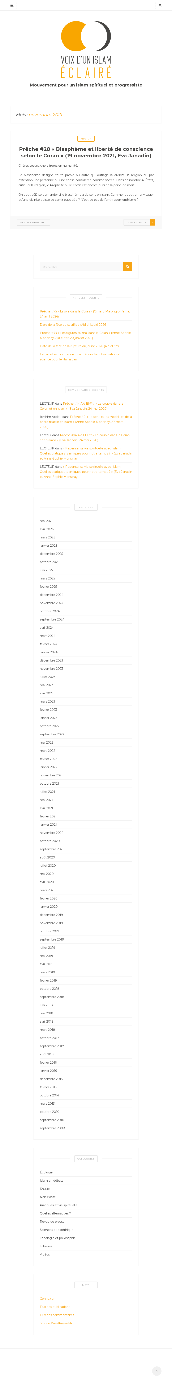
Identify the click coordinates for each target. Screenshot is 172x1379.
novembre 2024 (51, 603)
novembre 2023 (51, 669)
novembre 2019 (51, 923)
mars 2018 (47, 1030)
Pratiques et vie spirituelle (58, 1205)
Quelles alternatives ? (55, 1213)
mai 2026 (46, 521)
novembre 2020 (52, 833)
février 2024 (48, 644)
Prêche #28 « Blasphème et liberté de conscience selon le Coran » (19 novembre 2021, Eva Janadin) (86, 152)
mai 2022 (46, 742)
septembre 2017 (52, 1046)
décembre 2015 (51, 1079)
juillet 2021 (47, 792)
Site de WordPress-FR (56, 1323)
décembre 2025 (51, 554)
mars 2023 (47, 701)
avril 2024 (47, 628)
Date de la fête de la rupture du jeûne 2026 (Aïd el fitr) (79, 346)
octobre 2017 (49, 1038)
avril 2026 (46, 529)
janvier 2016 (48, 1071)
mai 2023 (46, 685)
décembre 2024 (51, 595)
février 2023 (48, 710)
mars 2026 (47, 537)
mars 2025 (47, 578)
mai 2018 (46, 1013)
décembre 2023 (51, 660)
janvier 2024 (48, 652)
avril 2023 (46, 693)
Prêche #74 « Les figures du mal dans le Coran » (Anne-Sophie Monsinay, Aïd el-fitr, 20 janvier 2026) (85, 335)
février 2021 (48, 816)
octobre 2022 (49, 726)
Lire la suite (137, 222)
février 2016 (48, 1062)
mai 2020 (47, 874)
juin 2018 (46, 1005)
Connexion (47, 1299)
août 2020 (47, 857)
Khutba (86, 138)
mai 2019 (46, 956)
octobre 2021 (49, 783)
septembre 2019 (52, 939)
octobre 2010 (49, 1112)
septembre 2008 (52, 1128)
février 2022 (48, 759)
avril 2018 (46, 1021)
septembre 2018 (52, 997)
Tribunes (46, 1246)
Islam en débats (51, 1180)
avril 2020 (47, 882)
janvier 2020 (49, 907)
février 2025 (48, 587)
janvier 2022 (48, 767)
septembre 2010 (52, 1120)
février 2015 (48, 1087)
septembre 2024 (52, 619)
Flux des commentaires (57, 1315)
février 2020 (48, 898)
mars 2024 (47, 636)
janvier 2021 (48, 824)
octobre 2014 (49, 1095)
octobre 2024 (50, 611)
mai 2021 (46, 800)
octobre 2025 (49, 562)
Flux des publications (55, 1307)
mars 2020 (48, 890)
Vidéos (45, 1254)
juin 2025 (46, 570)
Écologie (46, 1172)
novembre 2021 (51, 775)
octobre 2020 (50, 841)
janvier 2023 (48, 718)
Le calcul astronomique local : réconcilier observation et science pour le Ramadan (80, 356)
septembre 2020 (52, 849)
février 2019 (48, 980)
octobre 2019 (49, 931)
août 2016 (47, 1054)
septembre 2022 (52, 734)
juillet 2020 (48, 866)
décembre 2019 (51, 915)
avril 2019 (46, 964)
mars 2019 (47, 972)
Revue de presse (52, 1222)
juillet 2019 (47, 948)
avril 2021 (46, 808)
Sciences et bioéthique (56, 1230)
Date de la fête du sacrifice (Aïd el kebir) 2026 (73, 325)
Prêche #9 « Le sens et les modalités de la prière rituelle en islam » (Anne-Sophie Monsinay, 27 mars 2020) (86, 422)
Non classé (48, 1197)
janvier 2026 (48, 545)
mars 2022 (47, 751)
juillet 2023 (47, 677)
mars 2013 (47, 1103)
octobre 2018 (49, 989)
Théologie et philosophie (58, 1238)
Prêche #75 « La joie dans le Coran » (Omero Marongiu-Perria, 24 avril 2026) (85, 314)
